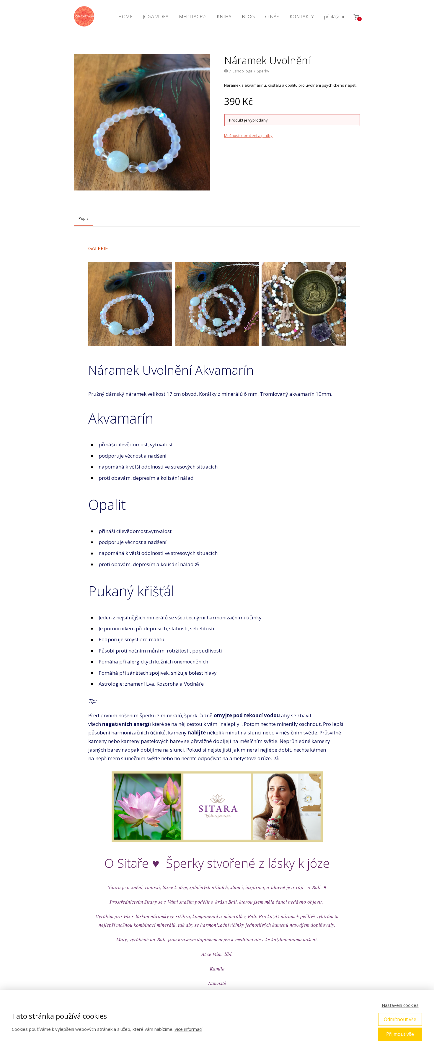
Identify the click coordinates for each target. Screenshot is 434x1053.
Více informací (188, 1029)
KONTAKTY (302, 16)
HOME (125, 16)
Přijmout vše (400, 1034)
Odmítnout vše (400, 1019)
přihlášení (334, 16)
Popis (84, 218)
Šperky (263, 71)
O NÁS (272, 16)
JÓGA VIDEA (156, 16)
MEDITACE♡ (192, 16)
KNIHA (224, 16)
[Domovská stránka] (226, 71)
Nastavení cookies (400, 1005)
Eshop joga (242, 71)
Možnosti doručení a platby (248, 135)
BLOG (248, 16)
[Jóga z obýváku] (84, 17)
